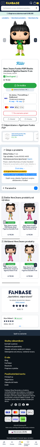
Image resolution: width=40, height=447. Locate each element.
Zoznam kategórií (12, 438)
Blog (6, 360)
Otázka (29, 119)
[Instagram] (19, 404)
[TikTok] (12, 404)
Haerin (29, 159)
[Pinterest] (15, 404)
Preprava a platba (11, 368)
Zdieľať (12, 119)
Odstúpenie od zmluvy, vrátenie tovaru (20, 352)
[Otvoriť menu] (3, 3)
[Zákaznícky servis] (31, 3)
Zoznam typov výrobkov (25, 438)
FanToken (8, 363)
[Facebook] (23, 404)
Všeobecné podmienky (13, 347)
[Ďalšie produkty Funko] (20, 63)
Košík (7, 385)
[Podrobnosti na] (36, 188)
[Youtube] (27, 404)
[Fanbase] (12, 3)
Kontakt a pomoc (11, 344)
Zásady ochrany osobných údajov (18, 349)
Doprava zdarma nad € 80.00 (20, 14)
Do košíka (21, 85)
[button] (35, 40)
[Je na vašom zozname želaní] (16, 205)
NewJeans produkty (18, 18)
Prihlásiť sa (9, 377)
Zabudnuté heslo (11, 382)
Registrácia (9, 380)
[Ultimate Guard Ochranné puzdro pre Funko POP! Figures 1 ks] (18, 140)
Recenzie (8, 366)
